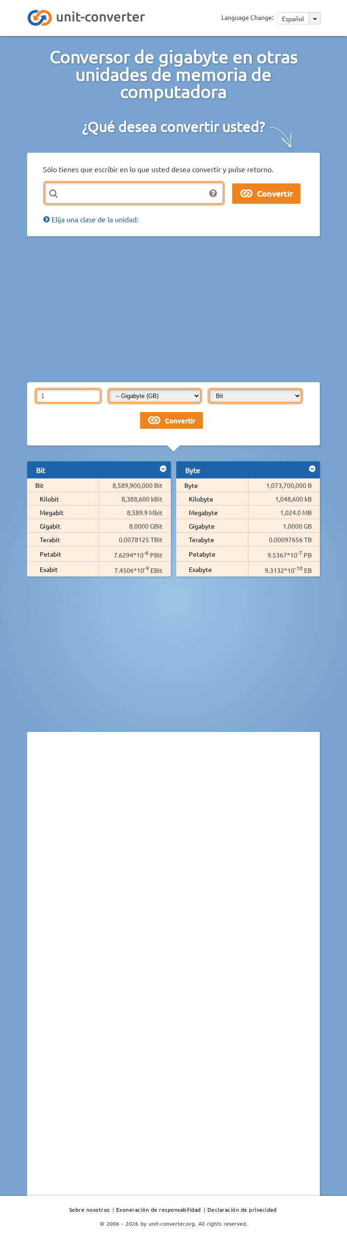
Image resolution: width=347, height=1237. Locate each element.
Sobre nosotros (89, 1209)
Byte (191, 485)
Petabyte (202, 554)
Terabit (50, 539)
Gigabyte (202, 526)
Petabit (50, 554)
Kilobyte (201, 499)
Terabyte (201, 539)
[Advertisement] (187, 308)
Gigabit (50, 526)
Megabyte (203, 512)
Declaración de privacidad (242, 1209)
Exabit (49, 569)
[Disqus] (173, 863)
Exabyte (200, 569)
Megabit (52, 512)
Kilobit (49, 499)
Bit (39, 485)
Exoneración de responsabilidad (158, 1209)
